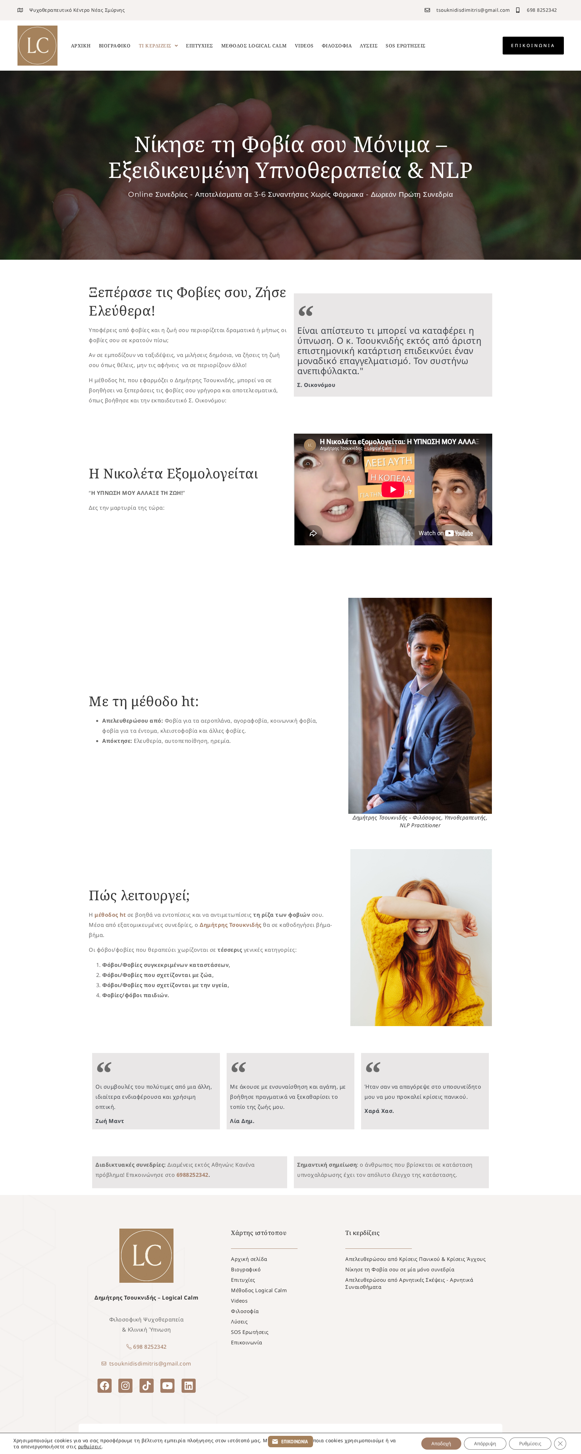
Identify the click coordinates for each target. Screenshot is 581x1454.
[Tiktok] (147, 1386)
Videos (304, 45)
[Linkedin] (189, 1386)
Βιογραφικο (115, 45)
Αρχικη (81, 45)
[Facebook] (105, 1386)
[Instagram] (125, 1386)
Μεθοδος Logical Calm (254, 45)
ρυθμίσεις (90, 1447)
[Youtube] (167, 1386)
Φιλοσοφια (337, 45)
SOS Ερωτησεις (406, 45)
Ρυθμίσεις (530, 1443)
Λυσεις (369, 45)
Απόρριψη (485, 1443)
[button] (158, 45)
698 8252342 (150, 1346)
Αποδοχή (441, 1443)
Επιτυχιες (199, 45)
